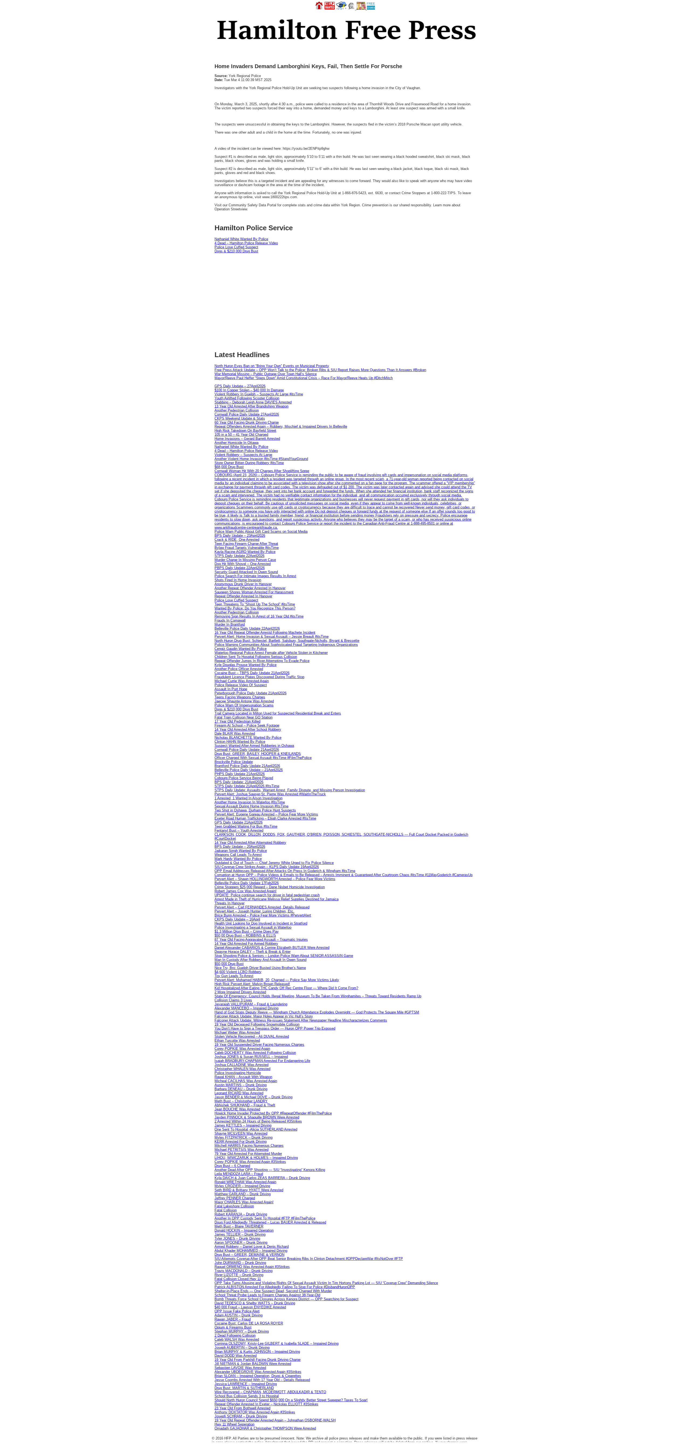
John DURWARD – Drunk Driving (240, 1263)
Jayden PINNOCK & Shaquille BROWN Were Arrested (257, 1117)
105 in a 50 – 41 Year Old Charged (241, 435)
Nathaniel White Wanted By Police (241, 239)
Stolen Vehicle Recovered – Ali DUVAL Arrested (252, 1036)
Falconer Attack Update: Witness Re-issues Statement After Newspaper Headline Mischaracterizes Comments (301, 1020)
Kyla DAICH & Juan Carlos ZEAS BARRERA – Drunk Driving (262, 1178)
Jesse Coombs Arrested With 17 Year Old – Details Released (262, 1380)
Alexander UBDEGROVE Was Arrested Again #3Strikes (258, 1372)
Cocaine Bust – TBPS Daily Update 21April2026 (252, 673)
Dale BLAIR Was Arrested (235, 733)
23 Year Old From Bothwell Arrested (242, 1408)
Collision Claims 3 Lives (233, 1000)
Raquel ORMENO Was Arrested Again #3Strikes (252, 1267)
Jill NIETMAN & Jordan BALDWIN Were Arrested (253, 1364)
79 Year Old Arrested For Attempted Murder (248, 1154)
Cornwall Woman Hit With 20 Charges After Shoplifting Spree (262, 471)
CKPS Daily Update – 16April (237, 919)
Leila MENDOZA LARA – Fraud (239, 1174)
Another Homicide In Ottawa (236, 443)
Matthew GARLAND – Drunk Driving (243, 1194)
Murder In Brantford (230, 624)
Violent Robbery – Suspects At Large (243, 455)
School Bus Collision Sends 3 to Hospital (247, 1396)
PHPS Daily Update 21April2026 (240, 774)
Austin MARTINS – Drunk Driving (241, 1085)
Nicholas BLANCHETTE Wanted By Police (248, 738)
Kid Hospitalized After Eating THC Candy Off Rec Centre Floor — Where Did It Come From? (286, 988)
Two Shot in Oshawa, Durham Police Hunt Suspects (255, 810)
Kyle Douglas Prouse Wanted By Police (246, 665)
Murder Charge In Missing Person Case (245, 560)
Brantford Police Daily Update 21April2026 (247, 766)
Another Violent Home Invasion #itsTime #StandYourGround (261, 459)
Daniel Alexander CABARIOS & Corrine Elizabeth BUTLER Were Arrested (272, 948)
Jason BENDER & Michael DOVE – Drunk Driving (253, 1097)
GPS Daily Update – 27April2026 (240, 386)
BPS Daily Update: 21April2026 (239, 782)
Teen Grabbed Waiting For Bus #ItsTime (246, 826)
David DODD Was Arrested (236, 1356)
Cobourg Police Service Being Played (244, 778)
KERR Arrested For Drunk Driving (241, 1141)
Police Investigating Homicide (238, 1073)
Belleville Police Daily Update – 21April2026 (249, 770)
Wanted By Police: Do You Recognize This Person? (255, 608)
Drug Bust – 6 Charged (232, 1166)
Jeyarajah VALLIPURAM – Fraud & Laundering (251, 1004)
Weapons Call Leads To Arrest (238, 855)
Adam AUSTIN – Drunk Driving (239, 1315)
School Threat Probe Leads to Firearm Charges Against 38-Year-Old (267, 1295)
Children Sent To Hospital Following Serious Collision (256, 657)
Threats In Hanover (229, 903)
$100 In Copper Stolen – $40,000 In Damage (249, 390)
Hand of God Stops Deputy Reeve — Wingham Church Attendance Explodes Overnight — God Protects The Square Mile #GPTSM (317, 1012)
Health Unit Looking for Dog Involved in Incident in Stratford (261, 923)
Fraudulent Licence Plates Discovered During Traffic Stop (259, 677)
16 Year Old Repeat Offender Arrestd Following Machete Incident (265, 632)
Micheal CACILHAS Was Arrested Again (246, 1081)
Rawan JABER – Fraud (233, 1319)
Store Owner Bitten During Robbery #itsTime (249, 463)
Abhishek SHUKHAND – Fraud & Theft (245, 1105)
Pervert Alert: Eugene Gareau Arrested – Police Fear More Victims (266, 814)
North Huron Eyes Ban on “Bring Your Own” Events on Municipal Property (272, 366)
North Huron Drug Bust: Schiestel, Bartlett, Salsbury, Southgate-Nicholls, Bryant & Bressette (287, 641)
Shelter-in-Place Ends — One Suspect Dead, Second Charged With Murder (273, 1291)
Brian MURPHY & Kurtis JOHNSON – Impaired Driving (257, 1352)
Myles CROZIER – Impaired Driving (242, 1186)
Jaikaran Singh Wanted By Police (241, 851)
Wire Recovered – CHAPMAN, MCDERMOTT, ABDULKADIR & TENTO (270, 1392)
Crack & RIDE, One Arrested (237, 540)
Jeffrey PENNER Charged (235, 1198)
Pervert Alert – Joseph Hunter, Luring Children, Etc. (254, 911)
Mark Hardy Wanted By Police (238, 859)
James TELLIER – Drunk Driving (240, 1234)
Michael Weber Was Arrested (237, 1032)
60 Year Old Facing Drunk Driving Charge (247, 422)
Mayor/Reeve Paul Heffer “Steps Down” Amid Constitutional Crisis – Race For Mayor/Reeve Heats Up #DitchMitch (304, 378)
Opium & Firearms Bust (233, 1327)
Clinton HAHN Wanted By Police (240, 742)
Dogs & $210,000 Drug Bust (236, 251)
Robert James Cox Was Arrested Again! (246, 891)
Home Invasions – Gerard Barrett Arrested (247, 439)
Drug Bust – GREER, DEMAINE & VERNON (249, 1255)
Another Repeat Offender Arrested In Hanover (250, 588)
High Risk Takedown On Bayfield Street (245, 430)
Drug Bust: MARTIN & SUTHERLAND (244, 1388)
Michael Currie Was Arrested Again (242, 681)
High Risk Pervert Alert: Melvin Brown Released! (252, 984)
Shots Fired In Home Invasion (238, 580)
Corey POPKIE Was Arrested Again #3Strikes (250, 1162)
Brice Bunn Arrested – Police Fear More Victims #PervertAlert (263, 915)
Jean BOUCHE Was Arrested (237, 1109)
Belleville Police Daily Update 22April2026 (247, 628)
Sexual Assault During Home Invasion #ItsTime (251, 806)
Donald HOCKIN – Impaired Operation (244, 1230)
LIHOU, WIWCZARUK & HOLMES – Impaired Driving (256, 1158)
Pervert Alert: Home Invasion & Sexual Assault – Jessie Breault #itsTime (272, 637)
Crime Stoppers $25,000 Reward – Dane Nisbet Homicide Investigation (270, 887)
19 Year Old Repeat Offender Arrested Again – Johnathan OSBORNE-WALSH (275, 1420)
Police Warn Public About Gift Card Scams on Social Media (261, 531)
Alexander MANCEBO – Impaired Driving (246, 1008)
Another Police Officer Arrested (239, 669)
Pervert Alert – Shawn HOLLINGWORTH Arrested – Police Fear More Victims (275, 879)
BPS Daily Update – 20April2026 (240, 847)
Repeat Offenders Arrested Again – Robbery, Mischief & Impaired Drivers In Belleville (281, 426)
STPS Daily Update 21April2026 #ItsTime (247, 786)
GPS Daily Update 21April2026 (239, 822)
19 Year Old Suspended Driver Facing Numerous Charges (259, 1045)
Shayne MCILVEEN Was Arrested (241, 1133)
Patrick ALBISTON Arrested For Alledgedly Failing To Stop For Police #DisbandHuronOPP (285, 1287)
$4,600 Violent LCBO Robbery (238, 972)
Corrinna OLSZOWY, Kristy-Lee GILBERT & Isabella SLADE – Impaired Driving (277, 1343)
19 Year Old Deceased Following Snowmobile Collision (257, 1024)
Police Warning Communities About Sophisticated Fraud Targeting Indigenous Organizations (286, 645)
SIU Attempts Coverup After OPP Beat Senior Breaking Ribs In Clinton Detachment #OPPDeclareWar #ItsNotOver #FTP (309, 1259)
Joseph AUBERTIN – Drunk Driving (242, 1348)
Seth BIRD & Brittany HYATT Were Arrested (249, 1190)
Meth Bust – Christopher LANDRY (241, 1101)
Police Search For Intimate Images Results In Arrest (255, 576)
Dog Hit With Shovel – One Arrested (243, 564)
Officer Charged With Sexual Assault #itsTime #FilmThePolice (263, 758)
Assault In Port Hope (231, 689)
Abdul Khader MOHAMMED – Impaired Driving (251, 1251)
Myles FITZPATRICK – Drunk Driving (243, 1137)
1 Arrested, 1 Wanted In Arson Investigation (248, 798)
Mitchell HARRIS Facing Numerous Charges (249, 1146)
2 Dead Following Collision (235, 1335)
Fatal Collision (226, 1210)
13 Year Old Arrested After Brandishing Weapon (251, 406)
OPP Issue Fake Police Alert (237, 1311)
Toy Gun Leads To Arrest (234, 976)
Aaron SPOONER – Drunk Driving (241, 1242)
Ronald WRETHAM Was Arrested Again (245, 1182)
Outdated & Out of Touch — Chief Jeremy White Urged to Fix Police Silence (274, 863)
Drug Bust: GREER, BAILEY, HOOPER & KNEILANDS (258, 754)
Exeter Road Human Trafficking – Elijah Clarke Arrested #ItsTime (265, 818)
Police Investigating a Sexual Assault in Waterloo (253, 927)
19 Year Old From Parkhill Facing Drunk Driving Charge (258, 1360)
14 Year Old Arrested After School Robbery (248, 729)
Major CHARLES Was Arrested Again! (244, 1202)
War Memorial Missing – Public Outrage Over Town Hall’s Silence (266, 374)
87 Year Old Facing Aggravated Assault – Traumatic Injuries (261, 939)
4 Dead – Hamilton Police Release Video (246, 243)
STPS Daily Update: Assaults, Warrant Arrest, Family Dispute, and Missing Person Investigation (290, 790)
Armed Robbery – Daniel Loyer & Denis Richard (252, 1247)
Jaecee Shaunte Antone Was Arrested (244, 701)
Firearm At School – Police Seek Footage (247, 725)
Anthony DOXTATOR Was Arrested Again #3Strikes (255, 1412)
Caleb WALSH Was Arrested (237, 1339)
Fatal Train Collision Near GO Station (243, 717)
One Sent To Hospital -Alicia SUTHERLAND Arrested (256, 1129)
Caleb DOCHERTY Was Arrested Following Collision (255, 1053)
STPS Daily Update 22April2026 (239, 556)
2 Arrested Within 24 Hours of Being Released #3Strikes (258, 1121)
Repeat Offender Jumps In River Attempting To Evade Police (262, 661)
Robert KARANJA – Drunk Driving (241, 1214)
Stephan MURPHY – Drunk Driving (242, 1331)
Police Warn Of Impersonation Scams (244, 705)
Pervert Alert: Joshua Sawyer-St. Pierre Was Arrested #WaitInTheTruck (270, 794)
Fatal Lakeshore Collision (234, 1206)
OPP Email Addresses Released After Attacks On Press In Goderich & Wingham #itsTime (285, 871)
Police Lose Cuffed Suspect (236, 247)
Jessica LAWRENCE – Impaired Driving (246, 1384)
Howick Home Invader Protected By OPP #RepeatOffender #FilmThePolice (273, 1113)
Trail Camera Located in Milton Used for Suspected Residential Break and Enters (278, 713)
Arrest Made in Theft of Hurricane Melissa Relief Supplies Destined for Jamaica (277, 899)
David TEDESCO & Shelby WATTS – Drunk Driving (255, 1303)
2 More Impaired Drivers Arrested (240, 992)
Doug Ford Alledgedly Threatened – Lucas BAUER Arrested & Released (270, 1222)
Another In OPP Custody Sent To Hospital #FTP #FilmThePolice (265, 1218)
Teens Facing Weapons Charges (240, 697)
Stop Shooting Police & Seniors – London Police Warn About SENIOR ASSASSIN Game (284, 956)
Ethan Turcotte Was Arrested (237, 1040)
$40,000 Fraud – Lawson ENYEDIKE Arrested (250, 1307)
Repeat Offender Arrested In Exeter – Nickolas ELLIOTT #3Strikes (266, 1404)
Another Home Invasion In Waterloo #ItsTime (250, 802)
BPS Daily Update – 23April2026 (240, 536)
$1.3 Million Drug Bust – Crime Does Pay (247, 931)
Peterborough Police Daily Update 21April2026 (251, 693)
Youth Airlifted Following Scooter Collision (247, 398)
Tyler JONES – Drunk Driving (237, 1238)
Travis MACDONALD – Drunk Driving (243, 1271)
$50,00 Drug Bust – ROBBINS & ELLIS (245, 935)
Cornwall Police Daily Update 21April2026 (247, 750)
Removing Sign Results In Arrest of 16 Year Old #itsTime (259, 616)
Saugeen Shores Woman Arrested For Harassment (254, 592)
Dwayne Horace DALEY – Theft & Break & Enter (253, 952)
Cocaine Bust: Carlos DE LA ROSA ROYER (249, 1323)
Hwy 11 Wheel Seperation (234, 1424)
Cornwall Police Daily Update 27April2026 (247, 414)
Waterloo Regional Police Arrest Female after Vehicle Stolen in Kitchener (271, 653)
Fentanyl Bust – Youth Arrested (239, 830)
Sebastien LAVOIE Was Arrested (240, 1368)
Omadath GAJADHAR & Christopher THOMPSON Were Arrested (265, 1428)
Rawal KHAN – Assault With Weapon (243, 1077)
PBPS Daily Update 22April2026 (240, 568)
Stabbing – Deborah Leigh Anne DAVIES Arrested (253, 402)
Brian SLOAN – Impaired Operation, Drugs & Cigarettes (258, 1376)
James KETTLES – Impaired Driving (243, 1125)
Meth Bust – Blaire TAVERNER (239, 1226)
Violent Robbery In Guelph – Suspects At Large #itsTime (259, 394)
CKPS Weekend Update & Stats (240, 418)
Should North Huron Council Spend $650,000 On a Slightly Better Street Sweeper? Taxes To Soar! (291, 1400)
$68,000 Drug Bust (229, 467)
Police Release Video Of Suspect (241, 685)
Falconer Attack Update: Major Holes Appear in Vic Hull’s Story (264, 1016)
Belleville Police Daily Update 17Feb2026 (247, 883)
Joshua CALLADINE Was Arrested (241, 1065)
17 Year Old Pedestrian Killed (237, 721)
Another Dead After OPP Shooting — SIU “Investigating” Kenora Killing (270, 1170)
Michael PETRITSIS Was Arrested (241, 1150)
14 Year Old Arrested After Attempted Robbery (250, 843)
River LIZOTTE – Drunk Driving (239, 1275)
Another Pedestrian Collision (237, 410)
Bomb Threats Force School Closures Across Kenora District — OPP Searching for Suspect (286, 1299)
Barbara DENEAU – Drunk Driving (241, 1089)
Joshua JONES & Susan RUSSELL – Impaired (251, 1057)
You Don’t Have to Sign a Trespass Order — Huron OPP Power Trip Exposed (275, 1028)
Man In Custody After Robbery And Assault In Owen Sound (260, 960)
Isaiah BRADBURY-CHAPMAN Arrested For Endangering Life (262, 1061)
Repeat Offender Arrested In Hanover (243, 596)
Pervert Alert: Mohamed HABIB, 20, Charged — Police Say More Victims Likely (277, 980)
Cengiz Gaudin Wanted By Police (241, 649)
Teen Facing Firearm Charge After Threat (246, 544)
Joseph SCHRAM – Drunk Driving (241, 1416)
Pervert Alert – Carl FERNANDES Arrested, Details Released (262, 907)
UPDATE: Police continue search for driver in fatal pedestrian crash (267, 895)
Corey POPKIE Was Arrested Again (242, 1049)
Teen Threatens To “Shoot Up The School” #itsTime (255, 604)
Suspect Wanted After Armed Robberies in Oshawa (254, 746)
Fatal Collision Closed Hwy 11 (238, 1279)
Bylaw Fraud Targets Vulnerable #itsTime (247, 548)
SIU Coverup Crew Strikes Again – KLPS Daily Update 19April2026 (267, 867)
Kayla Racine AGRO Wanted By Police (245, 552)
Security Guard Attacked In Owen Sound (246, 572)
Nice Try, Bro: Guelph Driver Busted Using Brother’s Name (260, 968)
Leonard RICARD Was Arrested (239, 1093)
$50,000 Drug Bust (229, 964)
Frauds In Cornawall (230, 620)
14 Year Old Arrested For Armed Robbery (246, 944)
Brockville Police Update (234, 762)
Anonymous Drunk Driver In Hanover (243, 584)
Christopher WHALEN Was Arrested (242, 1069)
